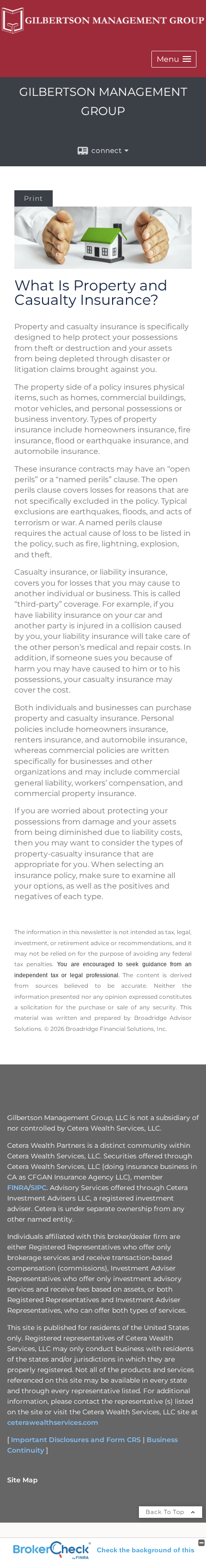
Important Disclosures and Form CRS (76, 1439)
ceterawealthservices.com (52, 1422)
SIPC (38, 1187)
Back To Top (166, 1511)
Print (33, 198)
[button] (173, 59)
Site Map (22, 1480)
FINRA (17, 1187)
